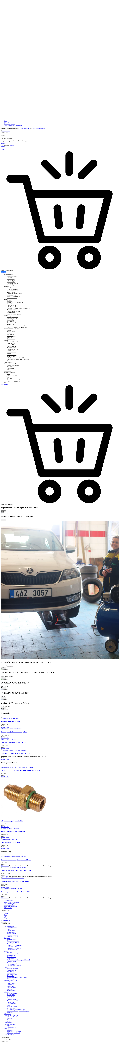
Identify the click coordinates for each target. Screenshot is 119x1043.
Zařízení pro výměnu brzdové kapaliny (14, 732)
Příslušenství (10, 1012)
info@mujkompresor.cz (39, 128)
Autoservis (6, 299)
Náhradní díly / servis (12, 936)
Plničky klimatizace (12, 927)
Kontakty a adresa (8, 900)
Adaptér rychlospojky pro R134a (12, 821)
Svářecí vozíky (11, 1008)
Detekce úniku (11, 930)
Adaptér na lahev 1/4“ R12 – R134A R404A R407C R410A (20, 771)
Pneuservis (6, 315)
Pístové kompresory (12, 939)
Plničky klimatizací (9, 274)
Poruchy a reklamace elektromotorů (13, 125)
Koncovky (10, 989)
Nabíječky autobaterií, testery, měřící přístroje (18, 960)
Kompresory (7, 286)
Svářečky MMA (11, 995)
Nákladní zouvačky (12, 970)
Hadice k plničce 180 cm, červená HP (13, 831)
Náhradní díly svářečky (13, 1000)
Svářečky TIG (10, 996)
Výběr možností (5, 866)
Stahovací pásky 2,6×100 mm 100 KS (13, 742)
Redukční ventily (11, 1003)
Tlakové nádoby (11, 943)
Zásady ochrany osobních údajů (12, 902)
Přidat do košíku (5, 727)
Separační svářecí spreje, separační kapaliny (18, 1011)
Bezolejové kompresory (13, 941)
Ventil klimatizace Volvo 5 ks (10, 842)
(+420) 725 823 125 (24, 128)
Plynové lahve (10, 1002)
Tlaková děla (10, 976)
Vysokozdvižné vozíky (9, 372)
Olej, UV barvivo (11, 932)
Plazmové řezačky (11, 998)
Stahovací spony (11, 990)
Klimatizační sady (11, 933)
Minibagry (6, 377)
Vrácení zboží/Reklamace (10, 906)
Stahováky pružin (11, 957)
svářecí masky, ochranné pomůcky (16, 1009)
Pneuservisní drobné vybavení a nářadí (17, 977)
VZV (8, 1021)
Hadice (9, 981)
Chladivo (9, 929)
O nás (5, 121)
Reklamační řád (8, 908)
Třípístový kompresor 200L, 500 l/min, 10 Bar (16, 870)
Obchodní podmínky (9, 905)
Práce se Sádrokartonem (13, 1017)
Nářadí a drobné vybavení (13, 962)
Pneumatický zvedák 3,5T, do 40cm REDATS (16, 753)
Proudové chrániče (12, 949)
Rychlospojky (10, 984)
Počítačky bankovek (9, 382)
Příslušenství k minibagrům (14, 1031)
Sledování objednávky (9, 124)
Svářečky (6, 340)
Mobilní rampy (7, 371)
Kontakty (6, 122)
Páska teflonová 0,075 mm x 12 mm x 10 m (15, 881)
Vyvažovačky (10, 971)
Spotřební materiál (11, 964)
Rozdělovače (10, 986)
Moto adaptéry (11, 973)
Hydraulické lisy (11, 955)
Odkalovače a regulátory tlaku (15, 945)
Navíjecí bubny (11, 983)
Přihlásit (3, 143)
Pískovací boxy (8, 362)
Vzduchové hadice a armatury (11, 328)
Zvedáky (9, 952)
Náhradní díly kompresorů (14, 948)
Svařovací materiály (12, 1006)
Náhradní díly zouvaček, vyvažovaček (17, 979)
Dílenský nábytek (11, 958)
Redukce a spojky (11, 987)
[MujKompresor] (5, 131)
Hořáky (9, 1005)
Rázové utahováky (12, 946)
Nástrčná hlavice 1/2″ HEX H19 (11, 721)
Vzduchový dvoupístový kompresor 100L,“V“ (16, 860)
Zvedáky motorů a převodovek (15, 954)
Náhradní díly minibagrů (13, 1033)
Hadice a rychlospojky (13, 935)
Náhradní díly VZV (12, 1027)
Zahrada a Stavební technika (11, 363)
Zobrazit (3, 511)
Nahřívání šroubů (11, 961)
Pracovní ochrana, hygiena (14, 965)
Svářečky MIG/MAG (12, 993)
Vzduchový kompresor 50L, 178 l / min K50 (15, 892)
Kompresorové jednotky (13, 942)
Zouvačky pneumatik (12, 968)
